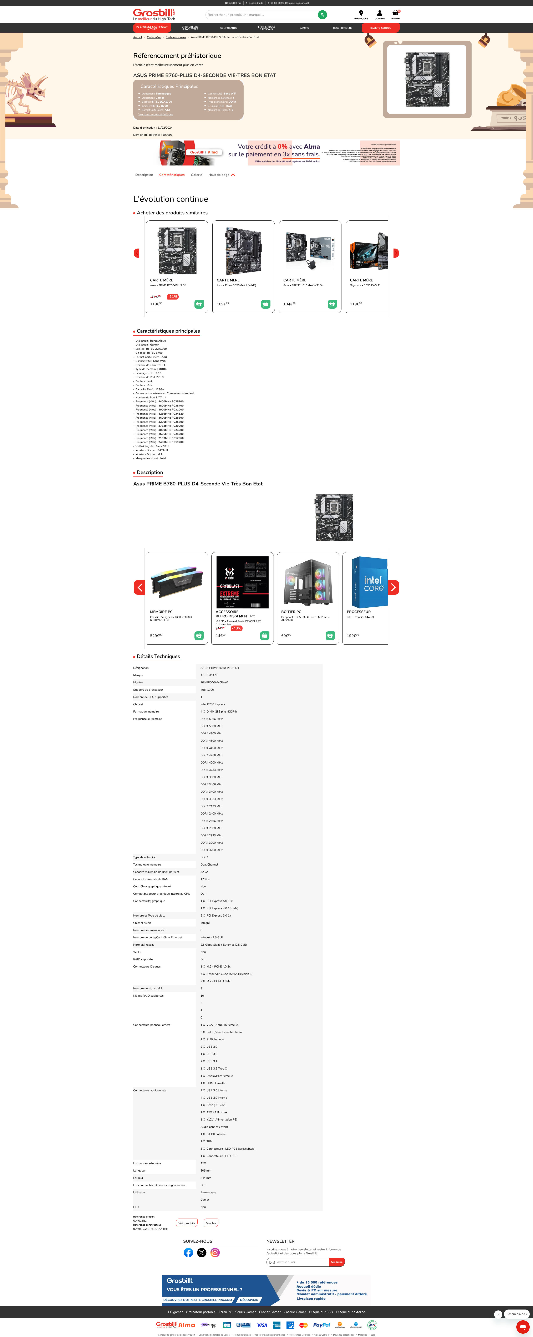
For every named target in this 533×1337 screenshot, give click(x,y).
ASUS (204, 675)
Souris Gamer (245, 1312)
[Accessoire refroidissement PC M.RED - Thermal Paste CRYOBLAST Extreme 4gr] (243, 598)
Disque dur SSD (321, 1312)
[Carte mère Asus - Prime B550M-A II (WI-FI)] (244, 267)
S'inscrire (336, 1262)
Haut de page (218, 174)
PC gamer (175, 1312)
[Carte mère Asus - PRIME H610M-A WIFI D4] (310, 267)
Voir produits (186, 1223)
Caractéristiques (172, 174)
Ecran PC (225, 1312)
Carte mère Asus (176, 37)
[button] (136, 266)
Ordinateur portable (201, 1312)
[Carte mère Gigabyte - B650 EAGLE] (377, 267)
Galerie (196, 174)
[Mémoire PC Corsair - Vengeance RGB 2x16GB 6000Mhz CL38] (177, 598)
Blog (373, 1334)
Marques (362, 1334)
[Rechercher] (322, 14)
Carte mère (154, 37)
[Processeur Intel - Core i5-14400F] (374, 598)
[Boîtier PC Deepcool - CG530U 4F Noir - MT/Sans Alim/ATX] (308, 598)
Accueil (137, 37)
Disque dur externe (350, 1312)
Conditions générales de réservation (176, 1334)
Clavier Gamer (270, 1312)
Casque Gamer (295, 1312)
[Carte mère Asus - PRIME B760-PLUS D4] (177, 267)
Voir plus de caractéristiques (155, 114)
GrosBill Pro (234, 3)
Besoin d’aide (256, 3)
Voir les (211, 1223)
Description (144, 174)
